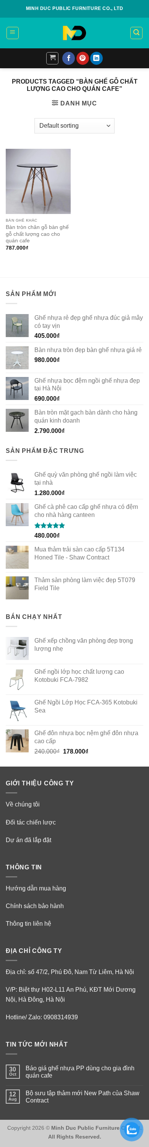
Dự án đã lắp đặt (28, 840)
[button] (12, 33)
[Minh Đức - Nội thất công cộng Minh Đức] (74, 33)
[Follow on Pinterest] (82, 58)
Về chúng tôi (23, 804)
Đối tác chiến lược (31, 822)
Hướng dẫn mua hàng (36, 888)
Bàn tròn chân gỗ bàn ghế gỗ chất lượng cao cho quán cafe (37, 234)
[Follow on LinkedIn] (96, 58)
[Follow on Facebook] (68, 58)
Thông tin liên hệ (28, 923)
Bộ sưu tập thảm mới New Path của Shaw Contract (82, 1097)
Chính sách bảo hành (35, 906)
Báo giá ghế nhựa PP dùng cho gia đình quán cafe (80, 1072)
